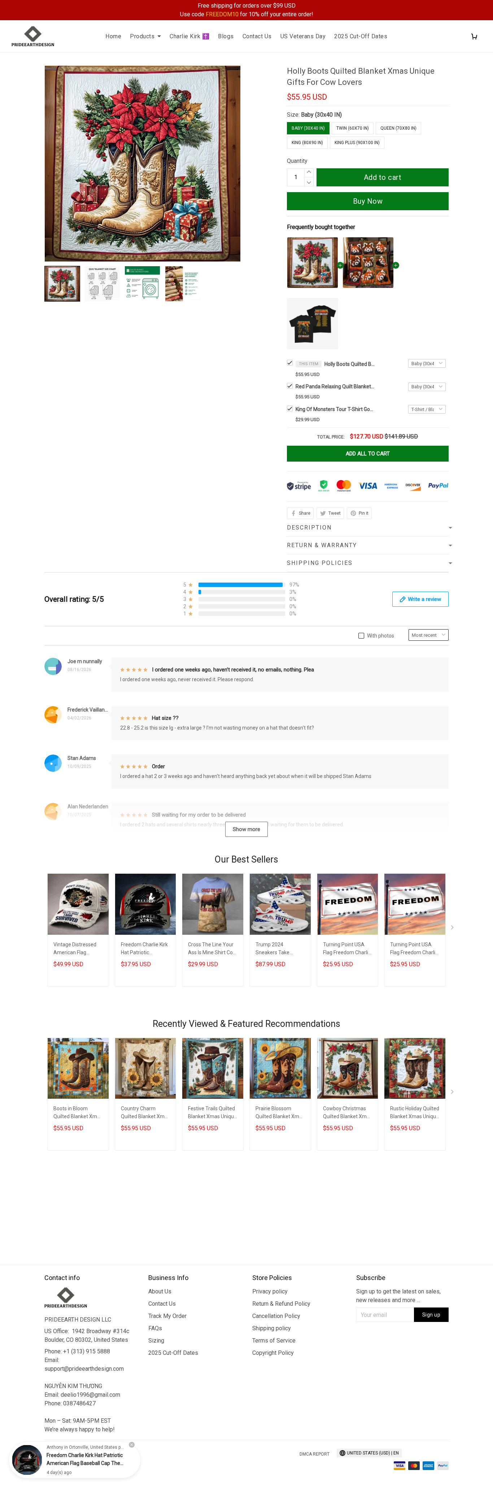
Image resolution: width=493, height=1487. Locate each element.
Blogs (226, 36)
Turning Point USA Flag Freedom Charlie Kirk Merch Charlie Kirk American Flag (347, 949)
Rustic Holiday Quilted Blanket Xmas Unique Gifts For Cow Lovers (414, 1113)
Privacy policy (270, 1291)
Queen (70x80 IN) (398, 128)
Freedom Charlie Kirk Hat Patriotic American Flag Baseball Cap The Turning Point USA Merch (144, 949)
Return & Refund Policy (281, 1303)
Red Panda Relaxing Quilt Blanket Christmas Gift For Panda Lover (335, 386)
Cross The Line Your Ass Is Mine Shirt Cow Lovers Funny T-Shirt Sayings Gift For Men (212, 949)
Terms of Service (274, 1340)
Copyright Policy (273, 1352)
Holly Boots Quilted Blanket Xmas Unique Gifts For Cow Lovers (349, 364)
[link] (27, 1460)
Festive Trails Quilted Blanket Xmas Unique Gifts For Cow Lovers (212, 1113)
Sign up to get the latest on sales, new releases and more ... (398, 1296)
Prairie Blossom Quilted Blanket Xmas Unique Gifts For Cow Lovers (280, 1113)
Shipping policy (271, 1328)
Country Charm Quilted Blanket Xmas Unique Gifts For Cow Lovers (145, 1113)
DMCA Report (315, 1454)
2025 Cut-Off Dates (360, 36)
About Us (159, 1291)
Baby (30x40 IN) (321, 114)
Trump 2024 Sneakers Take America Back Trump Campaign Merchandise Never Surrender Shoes (280, 949)
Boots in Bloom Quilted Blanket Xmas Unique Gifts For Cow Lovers (77, 1113)
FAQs (155, 1328)
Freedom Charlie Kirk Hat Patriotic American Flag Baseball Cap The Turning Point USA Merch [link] (85, 1463)
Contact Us (257, 36)
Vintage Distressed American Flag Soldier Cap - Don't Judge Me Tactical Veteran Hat (74, 949)
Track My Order (167, 1316)
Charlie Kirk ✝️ (189, 36)
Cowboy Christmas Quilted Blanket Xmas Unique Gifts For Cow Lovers (347, 1113)
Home (113, 36)
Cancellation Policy (276, 1316)
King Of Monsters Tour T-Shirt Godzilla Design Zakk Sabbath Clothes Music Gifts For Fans (335, 409)
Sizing (156, 1340)
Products (142, 36)
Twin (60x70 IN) (352, 128)
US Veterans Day (303, 36)
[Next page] (453, 929)
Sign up (431, 1315)
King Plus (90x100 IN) (357, 142)
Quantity (297, 160)
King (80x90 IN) (307, 142)
